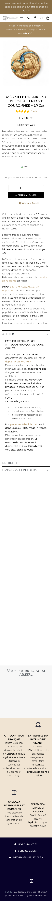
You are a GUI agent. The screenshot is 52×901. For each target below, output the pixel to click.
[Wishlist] (41, 18)
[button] (21, 18)
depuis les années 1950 (18, 361)
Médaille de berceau (30, 25)
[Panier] (48, 18)
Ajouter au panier (26, 195)
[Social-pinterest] (25, 881)
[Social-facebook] (18, 881)
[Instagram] (31, 881)
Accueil (11, 25)
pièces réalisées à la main (24, 424)
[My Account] (35, 18)
